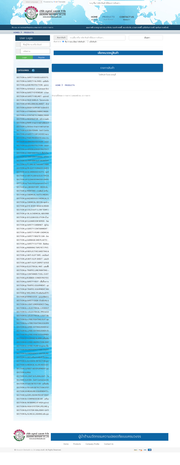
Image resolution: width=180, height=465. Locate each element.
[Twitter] (93, 450)
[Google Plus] (87, 450)
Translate (61, 2)
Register (41, 57)
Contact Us (108, 444)
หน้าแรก (94, 18)
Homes (16, 33)
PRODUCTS (29, 33)
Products (77, 444)
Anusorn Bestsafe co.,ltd (26, 450)
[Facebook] (82, 450)
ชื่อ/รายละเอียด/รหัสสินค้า (75, 42)
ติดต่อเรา (127, 18)
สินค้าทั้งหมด (108, 18)
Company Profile (92, 444)
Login (24, 57)
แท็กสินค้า (93, 42)
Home (57, 85)
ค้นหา (147, 37)
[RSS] (98, 450)
